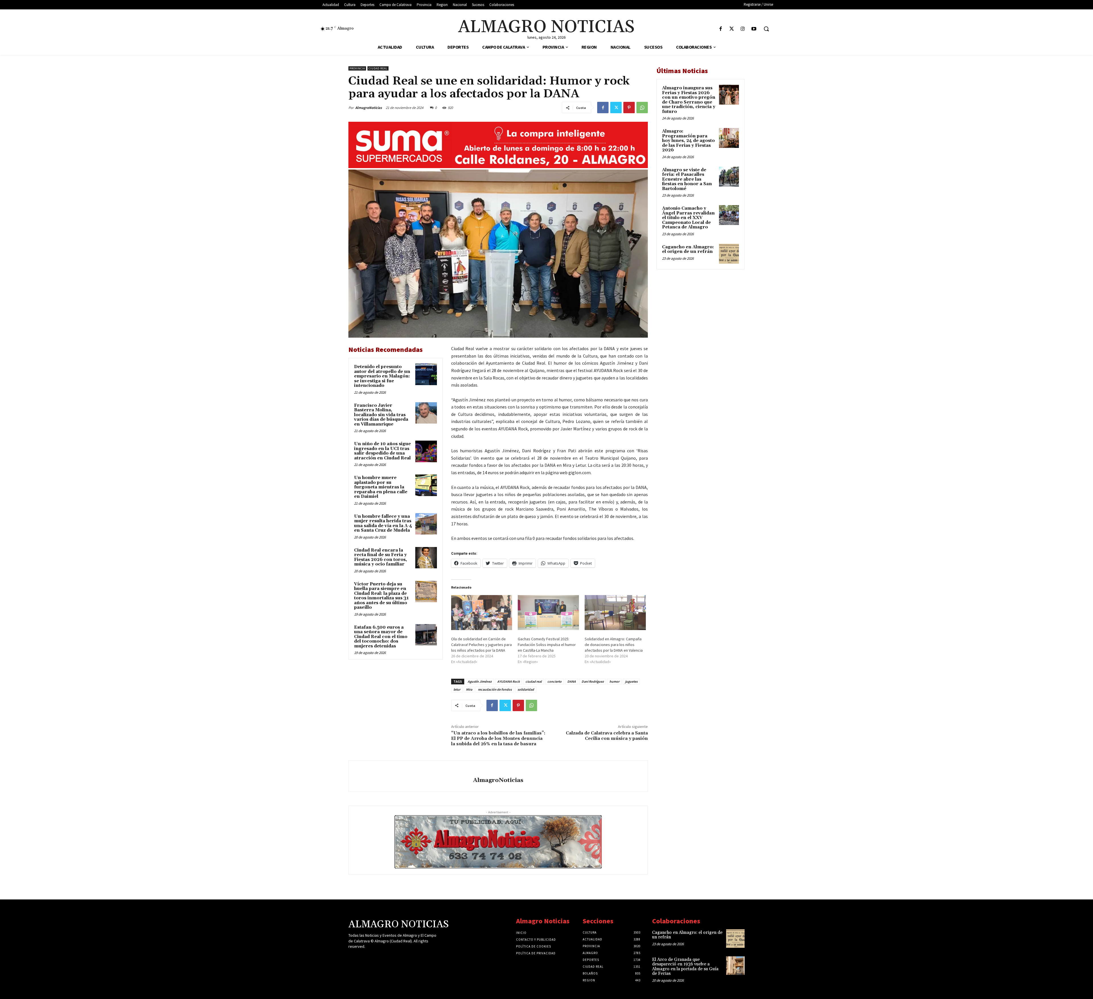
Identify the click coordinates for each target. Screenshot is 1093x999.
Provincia (357, 68)
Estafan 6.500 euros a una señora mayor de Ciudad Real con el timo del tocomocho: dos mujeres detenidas (380, 637)
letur (456, 689)
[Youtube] (754, 29)
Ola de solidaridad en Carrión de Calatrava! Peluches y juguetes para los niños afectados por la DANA (481, 644)
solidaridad (525, 689)
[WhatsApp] (642, 107)
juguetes (631, 681)
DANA (571, 681)
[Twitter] (732, 29)
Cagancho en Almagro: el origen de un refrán (688, 249)
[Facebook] (720, 29)
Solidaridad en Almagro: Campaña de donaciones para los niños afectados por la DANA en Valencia (614, 644)
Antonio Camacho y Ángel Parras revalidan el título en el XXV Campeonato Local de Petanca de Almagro (688, 218)
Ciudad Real (378, 68)
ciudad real (533, 681)
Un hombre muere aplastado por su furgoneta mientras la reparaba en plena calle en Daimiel (380, 487)
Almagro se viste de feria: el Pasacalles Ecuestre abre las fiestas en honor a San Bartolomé (687, 179)
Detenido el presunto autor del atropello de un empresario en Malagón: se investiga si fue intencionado (382, 376)
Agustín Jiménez (480, 681)
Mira (469, 689)
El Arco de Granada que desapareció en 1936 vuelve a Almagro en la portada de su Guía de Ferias (685, 967)
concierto (554, 681)
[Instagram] (743, 29)
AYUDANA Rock (508, 681)
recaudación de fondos (495, 689)
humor (614, 681)
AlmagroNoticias (368, 107)
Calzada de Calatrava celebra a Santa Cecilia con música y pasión (607, 735)
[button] (766, 29)
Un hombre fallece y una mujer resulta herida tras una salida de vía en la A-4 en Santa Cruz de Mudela (383, 523)
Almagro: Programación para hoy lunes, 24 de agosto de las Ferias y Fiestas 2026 (688, 141)
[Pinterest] (629, 107)
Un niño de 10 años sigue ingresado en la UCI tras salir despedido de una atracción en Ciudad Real (382, 451)
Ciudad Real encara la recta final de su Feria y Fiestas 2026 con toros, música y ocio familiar (380, 557)
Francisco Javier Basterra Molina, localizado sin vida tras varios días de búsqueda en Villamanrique (381, 415)
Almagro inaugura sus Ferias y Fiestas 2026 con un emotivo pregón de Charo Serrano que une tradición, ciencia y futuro (688, 99)
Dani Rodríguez (593, 681)
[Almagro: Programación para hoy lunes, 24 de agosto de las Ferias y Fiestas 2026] (729, 138)
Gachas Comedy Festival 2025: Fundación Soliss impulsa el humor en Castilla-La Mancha (547, 644)
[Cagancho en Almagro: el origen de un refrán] (729, 254)
